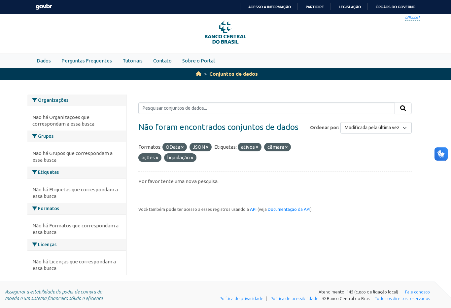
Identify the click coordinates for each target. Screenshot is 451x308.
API (253, 209)
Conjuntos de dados (233, 74)
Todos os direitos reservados (402, 298)
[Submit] (403, 108)
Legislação (350, 7)
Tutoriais (132, 60)
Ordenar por (324, 127)
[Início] (198, 74)
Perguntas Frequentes (86, 60)
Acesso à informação (269, 7)
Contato (162, 60)
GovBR (44, 7)
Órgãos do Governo (395, 7)
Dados (44, 60)
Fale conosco (417, 291)
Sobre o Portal (198, 60)
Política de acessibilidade (294, 298)
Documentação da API (289, 209)
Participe (315, 7)
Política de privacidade (241, 298)
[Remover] (182, 147)
